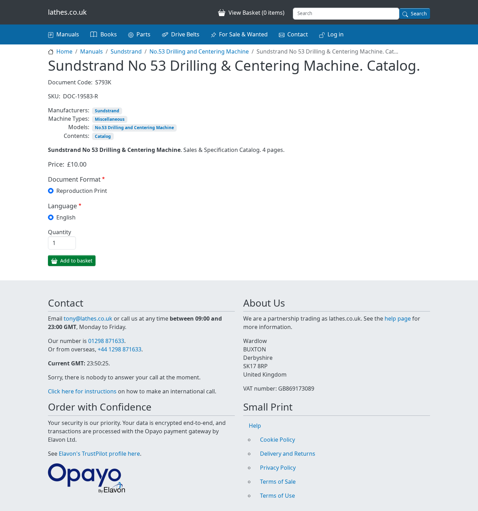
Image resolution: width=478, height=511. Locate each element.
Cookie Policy (277, 439)
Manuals (67, 34)
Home (64, 51)
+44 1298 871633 (119, 349)
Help (255, 425)
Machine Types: (68, 118)
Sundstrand (126, 51)
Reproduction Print (81, 191)
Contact (297, 34)
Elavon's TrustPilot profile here (99, 453)
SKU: (54, 96)
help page (398, 318)
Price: (56, 164)
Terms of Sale (278, 481)
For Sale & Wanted (243, 34)
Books (108, 34)
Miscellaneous (110, 119)
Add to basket (76, 260)
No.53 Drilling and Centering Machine (199, 51)
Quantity (59, 232)
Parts (143, 34)
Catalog (103, 136)
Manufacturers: (68, 110)
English (66, 217)
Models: (78, 127)
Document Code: (70, 82)
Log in (336, 34)
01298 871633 (106, 341)
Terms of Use (277, 495)
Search (419, 13)
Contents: (76, 136)
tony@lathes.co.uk (88, 318)
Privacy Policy (278, 467)
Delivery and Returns (287, 453)
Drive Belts (185, 34)
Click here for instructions (82, 391)
